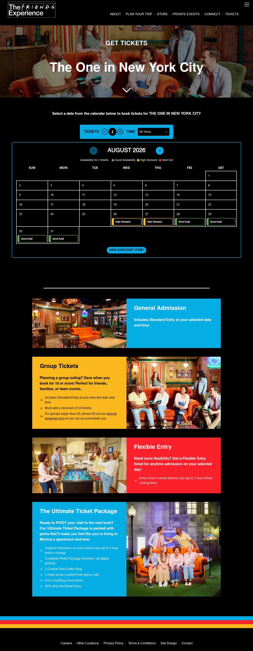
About (115, 14)
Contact (187, 643)
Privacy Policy (114, 643)
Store (162, 14)
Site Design (168, 643)
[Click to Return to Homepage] (31, 16)
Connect (212, 14)
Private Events (186, 14)
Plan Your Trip (139, 14)
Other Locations (88, 643)
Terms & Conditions (142, 643)
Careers (66, 643)
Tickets (232, 14)
